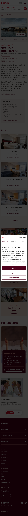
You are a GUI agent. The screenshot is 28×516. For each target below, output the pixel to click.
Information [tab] (14, 241)
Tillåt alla (14, 268)
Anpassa (13, 273)
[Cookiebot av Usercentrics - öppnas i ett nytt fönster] (19, 237)
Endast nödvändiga (14, 277)
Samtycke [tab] (5, 241)
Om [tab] (23, 241)
